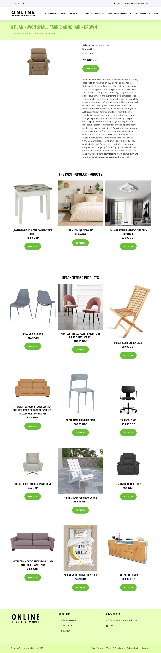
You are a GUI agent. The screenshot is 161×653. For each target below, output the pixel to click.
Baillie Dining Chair (33, 333)
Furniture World (70, 13)
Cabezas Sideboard (128, 574)
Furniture (99, 45)
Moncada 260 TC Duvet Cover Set (80, 574)
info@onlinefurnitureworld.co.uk (135, 3)
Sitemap (145, 648)
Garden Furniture (94, 13)
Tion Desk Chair (128, 420)
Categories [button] (50, 13)
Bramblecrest (69, 620)
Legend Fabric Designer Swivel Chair (33, 483)
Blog (93, 648)
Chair (107, 45)
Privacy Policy (133, 648)
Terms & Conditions (115, 648)
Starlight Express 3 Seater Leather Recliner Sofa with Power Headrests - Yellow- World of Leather (32, 410)
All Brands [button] (142, 13)
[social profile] (23, 3)
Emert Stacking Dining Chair (80, 420)
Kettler (66, 630)
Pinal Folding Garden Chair (128, 342)
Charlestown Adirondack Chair (80, 497)
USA (118, 3)
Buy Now (90, 68)
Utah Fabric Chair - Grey (128, 483)
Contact (100, 648)
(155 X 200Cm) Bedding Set (80, 230)
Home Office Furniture (120, 13)
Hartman (67, 625)
